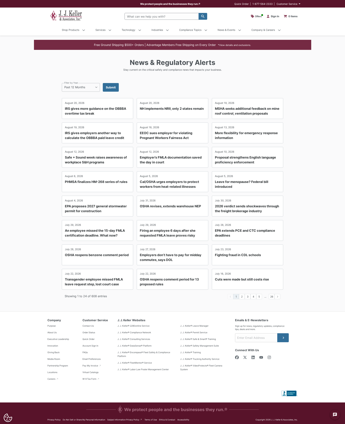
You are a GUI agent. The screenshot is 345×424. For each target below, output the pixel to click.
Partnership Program (57, 365)
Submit (111, 87)
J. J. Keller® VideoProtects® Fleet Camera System (201, 367)
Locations (52, 372)
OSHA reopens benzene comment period (97, 255)
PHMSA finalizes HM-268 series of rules (96, 182)
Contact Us (88, 325)
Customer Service (287, 3)
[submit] (283, 337)
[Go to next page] (277, 296)
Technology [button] (128, 29)
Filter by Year (71, 82)
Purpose (51, 325)
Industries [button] (157, 29)
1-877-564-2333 (262, 3)
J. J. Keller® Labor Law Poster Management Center (143, 369)
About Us (52, 332)
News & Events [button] (226, 29)
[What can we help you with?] (203, 16)
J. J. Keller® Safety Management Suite (199, 345)
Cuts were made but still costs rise (242, 279)
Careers (51, 379)
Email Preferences (91, 359)
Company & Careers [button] (263, 29)
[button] (172, 45)
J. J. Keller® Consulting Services (134, 339)
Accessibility (183, 419)
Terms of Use (150, 419)
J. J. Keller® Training (190, 352)
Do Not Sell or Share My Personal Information (84, 419)
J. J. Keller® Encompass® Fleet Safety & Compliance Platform (144, 354)
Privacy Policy (54, 419)
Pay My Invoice (90, 365)
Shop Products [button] (70, 29)
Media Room (53, 359)
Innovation (52, 345)
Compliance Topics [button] (190, 29)
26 (271, 296)
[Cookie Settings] (7, 417)
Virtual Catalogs (90, 372)
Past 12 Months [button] (74, 87)
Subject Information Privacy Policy (124, 419)
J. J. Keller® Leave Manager (194, 325)
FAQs (85, 352)
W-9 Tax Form (89, 379)
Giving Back (53, 352)
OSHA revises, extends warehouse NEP (170, 206)
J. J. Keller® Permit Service (193, 332)
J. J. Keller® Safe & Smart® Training (198, 339)
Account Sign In (90, 345)
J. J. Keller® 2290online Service (134, 325)
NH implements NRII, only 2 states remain (172, 108)
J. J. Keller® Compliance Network (134, 332)
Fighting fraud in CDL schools (238, 255)
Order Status (88, 332)
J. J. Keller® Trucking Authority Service (199, 359)
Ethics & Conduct (167, 419)
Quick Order (241, 3)
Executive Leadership (58, 339)
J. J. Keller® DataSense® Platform (134, 345)
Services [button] (100, 29)
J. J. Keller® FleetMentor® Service (135, 362)
